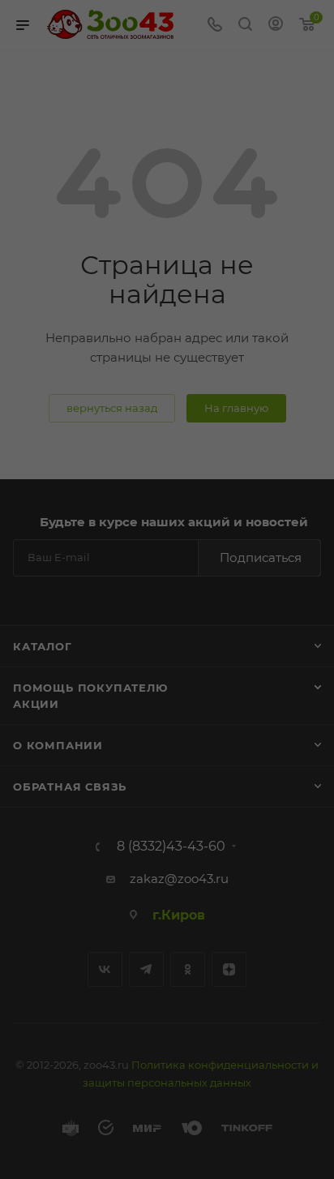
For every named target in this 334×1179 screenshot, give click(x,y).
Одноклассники (187, 969)
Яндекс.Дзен (229, 969)
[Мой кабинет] (275, 25)
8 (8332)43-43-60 (171, 846)
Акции (36, 703)
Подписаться (261, 557)
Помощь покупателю (90, 687)
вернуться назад (111, 407)
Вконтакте (105, 969)
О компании (58, 745)
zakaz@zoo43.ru (179, 878)
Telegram (146, 969)
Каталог (42, 646)
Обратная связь (69, 786)
